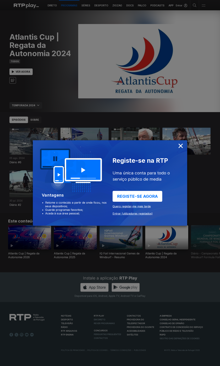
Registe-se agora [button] (137, 196)
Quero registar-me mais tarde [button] (132, 206)
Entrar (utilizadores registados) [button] (133, 213)
